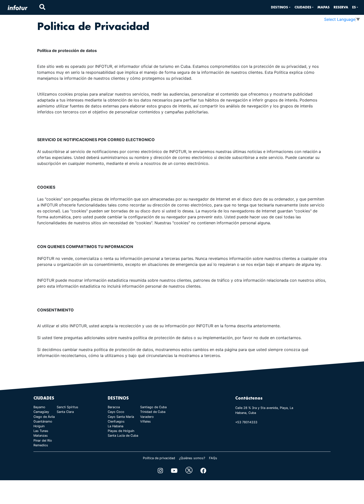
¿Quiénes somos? (192, 458)
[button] (280, 7)
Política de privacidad (159, 458)
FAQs (213, 458)
